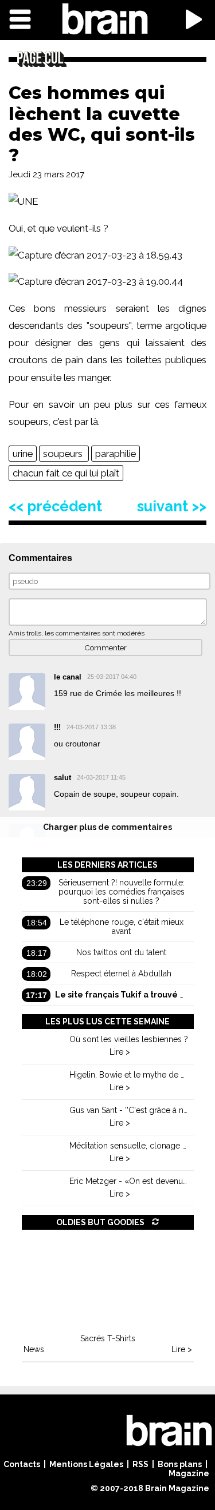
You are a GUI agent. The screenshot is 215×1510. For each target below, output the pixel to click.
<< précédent (55, 506)
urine (23, 453)
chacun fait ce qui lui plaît (66, 473)
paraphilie (115, 453)
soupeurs (64, 453)
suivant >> (171, 506)
